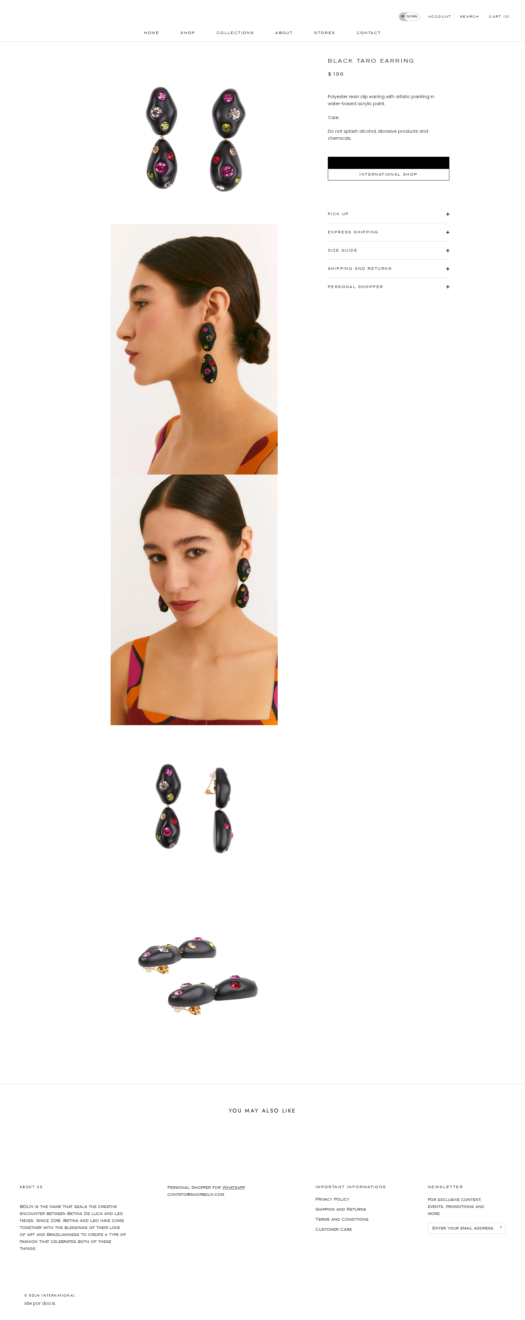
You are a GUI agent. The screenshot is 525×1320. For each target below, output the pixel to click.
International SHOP (388, 174)
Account (439, 16)
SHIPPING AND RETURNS (360, 268)
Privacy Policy (332, 1199)
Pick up (338, 214)
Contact (369, 33)
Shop (187, 33)
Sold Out (388, 162)
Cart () (499, 16)
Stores (324, 33)
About (284, 33)
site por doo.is (39, 1303)
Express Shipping (353, 232)
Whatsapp (233, 1187)
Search (469, 16)
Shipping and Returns (340, 1209)
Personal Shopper (355, 287)
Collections (235, 33)
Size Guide (343, 250)
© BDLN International (49, 1295)
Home (152, 33)
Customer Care (333, 1229)
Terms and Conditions (342, 1219)
